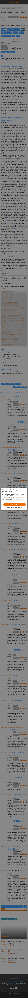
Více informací (12, 501)
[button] (14, 507)
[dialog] (14, 499)
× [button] (24, 489)
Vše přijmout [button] (14, 504)
